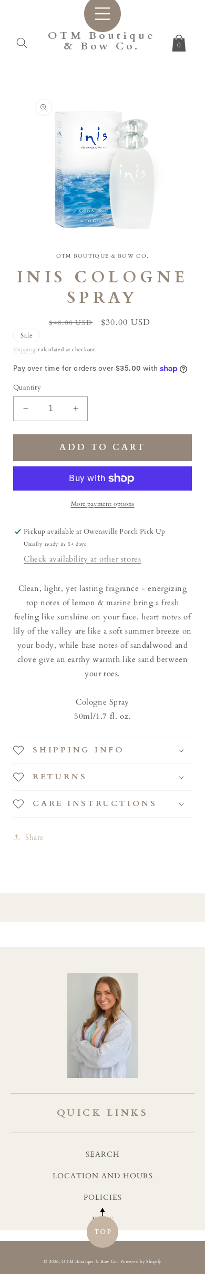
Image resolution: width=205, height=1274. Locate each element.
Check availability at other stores (82, 559)
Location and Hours (103, 1176)
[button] (22, 41)
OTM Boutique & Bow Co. (90, 1262)
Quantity (27, 387)
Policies (103, 1197)
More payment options (103, 504)
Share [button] (34, 837)
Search (103, 1154)
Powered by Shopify (141, 1262)
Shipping (24, 349)
